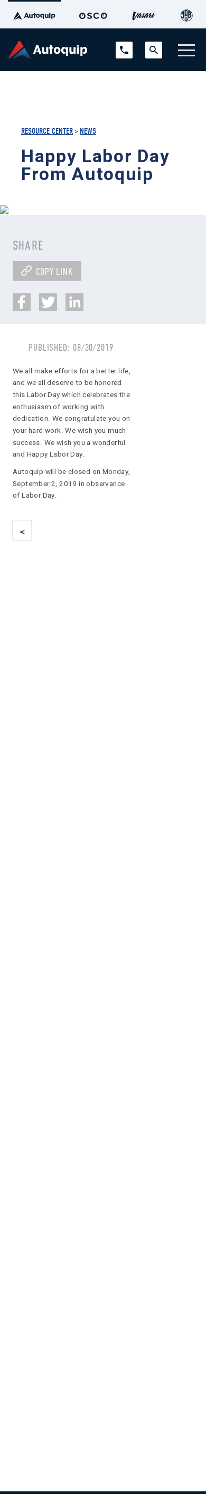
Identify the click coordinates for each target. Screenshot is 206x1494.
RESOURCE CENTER (47, 131)
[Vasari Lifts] (144, 14)
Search (153, 46)
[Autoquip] (34, 14)
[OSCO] (93, 14)
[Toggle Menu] (186, 50)
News (88, 131)
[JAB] (186, 14)
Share (28, 245)
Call (121, 46)
